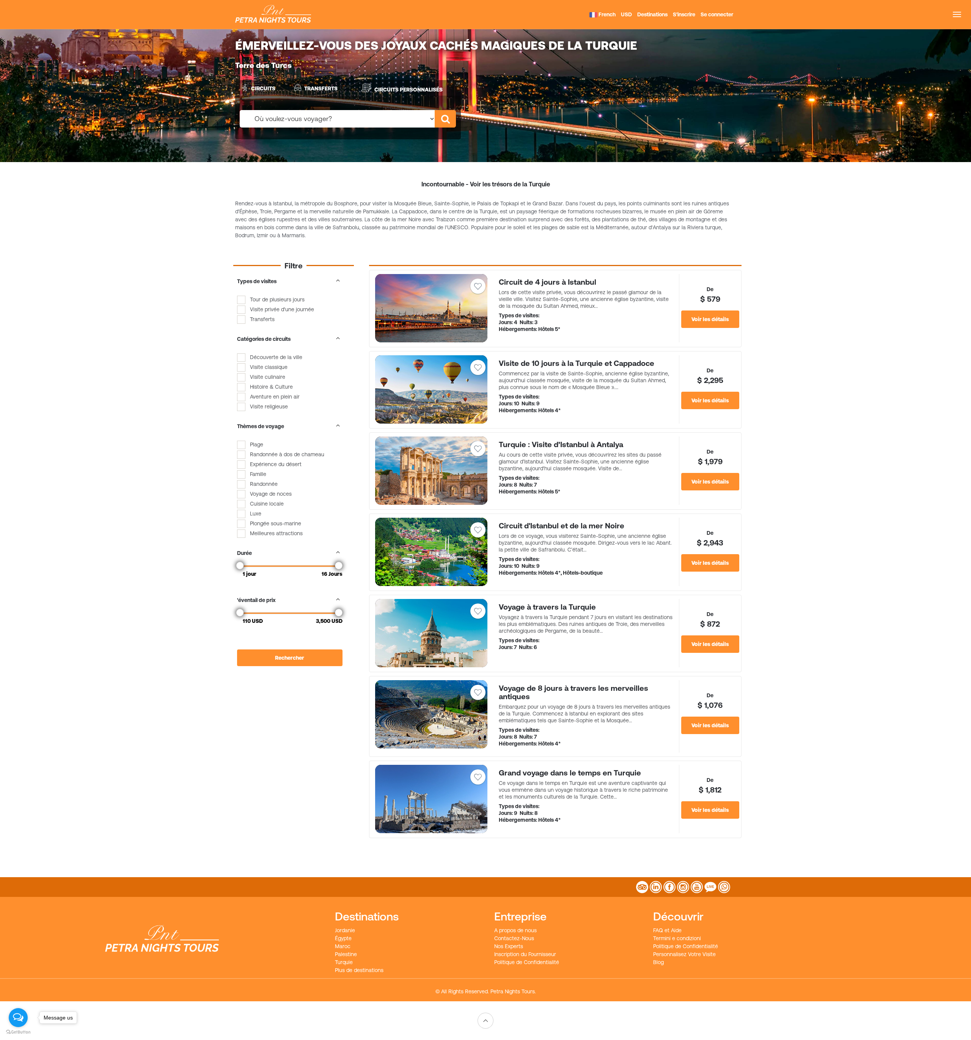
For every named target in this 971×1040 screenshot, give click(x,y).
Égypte (343, 938)
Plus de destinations (359, 970)
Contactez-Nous (514, 938)
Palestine (346, 954)
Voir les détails (710, 319)
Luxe (255, 514)
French (606, 14)
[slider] (240, 565)
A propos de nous (515, 930)
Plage (256, 444)
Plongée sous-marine (275, 523)
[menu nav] (957, 14)
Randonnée (263, 484)
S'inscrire (684, 14)
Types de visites (257, 281)
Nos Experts (508, 946)
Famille (258, 474)
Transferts (321, 88)
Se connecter (717, 14)
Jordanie (345, 930)
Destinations (652, 14)
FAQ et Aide (667, 930)
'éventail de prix (256, 600)
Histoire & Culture (271, 387)
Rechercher (289, 658)
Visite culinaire (267, 377)
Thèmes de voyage (260, 426)
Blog (658, 962)
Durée (244, 553)
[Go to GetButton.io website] (18, 1032)
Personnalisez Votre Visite (684, 954)
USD (626, 14)
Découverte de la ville (276, 357)
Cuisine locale (266, 504)
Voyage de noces (270, 494)
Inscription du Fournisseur (525, 954)
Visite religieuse (268, 406)
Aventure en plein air (274, 397)
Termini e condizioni (677, 938)
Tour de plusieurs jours (277, 299)
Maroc (342, 946)
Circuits (263, 88)
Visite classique (268, 367)
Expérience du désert (275, 464)
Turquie (344, 962)
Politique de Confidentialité (526, 962)
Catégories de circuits (264, 339)
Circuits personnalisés (408, 90)
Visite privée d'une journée (282, 309)
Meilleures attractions (276, 533)
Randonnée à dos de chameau (287, 454)
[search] (445, 119)
